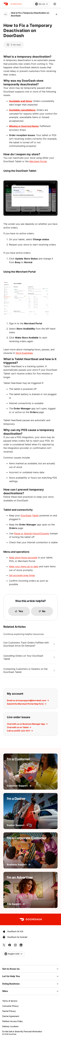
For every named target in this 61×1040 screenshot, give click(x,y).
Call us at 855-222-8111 (18, 731)
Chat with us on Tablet (18, 727)
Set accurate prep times (22, 575)
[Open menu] (55, 4)
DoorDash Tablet (30, 515)
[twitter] (4, 946)
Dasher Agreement (10, 1016)
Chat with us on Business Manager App (26, 724)
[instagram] (15, 946)
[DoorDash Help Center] (30, 919)
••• (5, 14)
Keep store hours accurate (23, 557)
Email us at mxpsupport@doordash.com (26, 700)
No (43, 611)
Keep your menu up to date (23, 566)
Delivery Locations (10, 1026)
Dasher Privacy (9, 1011)
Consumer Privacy (10, 1006)
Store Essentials (24, 353)
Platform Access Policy (12, 1021)
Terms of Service (9, 1001)
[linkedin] (21, 946)
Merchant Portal (38, 161)
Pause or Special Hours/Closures (31, 533)
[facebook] (9, 946)
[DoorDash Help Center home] (5, 4)
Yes (20, 611)
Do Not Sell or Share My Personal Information (22, 1031)
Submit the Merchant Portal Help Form (25, 704)
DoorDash (12, 1034)
